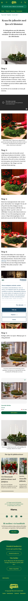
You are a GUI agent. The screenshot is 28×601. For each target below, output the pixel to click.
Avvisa (14, 319)
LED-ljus (3, 261)
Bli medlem (14, 531)
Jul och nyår (15, 15)
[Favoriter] (6, 2)
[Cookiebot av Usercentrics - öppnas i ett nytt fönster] (20, 280)
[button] (14, 578)
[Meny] (2, 2)
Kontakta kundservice (14, 553)
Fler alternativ (19, 305)
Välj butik (3, 407)
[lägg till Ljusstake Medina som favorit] (25, 380)
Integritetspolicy (10, 593)
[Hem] (14, 2)
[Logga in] (21, 2)
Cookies (4, 593)
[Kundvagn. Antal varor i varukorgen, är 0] (25, 2)
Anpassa (13, 314)
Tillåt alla (14, 309)
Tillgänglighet (23, 593)
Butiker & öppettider (14, 568)
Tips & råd (3, 15)
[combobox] (15, 6)
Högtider (9, 15)
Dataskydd (16, 593)
